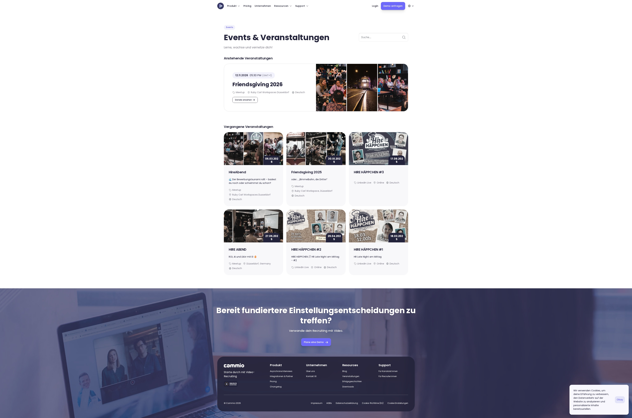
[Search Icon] (383, 37)
